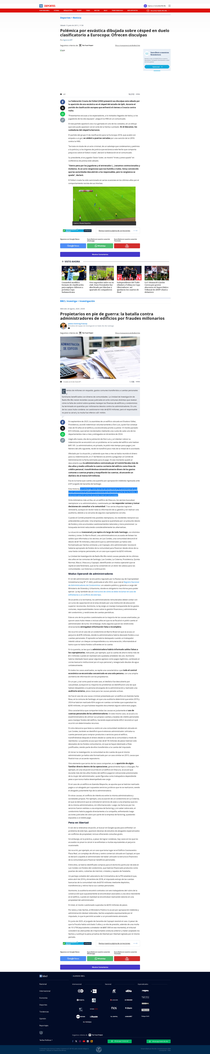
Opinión (42, 1018)
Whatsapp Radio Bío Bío (160, 1041)
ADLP (105, 10)
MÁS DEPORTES (132, 10)
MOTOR (96, 10)
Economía (43, 998)
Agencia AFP (67, 40)
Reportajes (43, 1025)
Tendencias (44, 1011)
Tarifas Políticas (45, 1040)
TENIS (88, 10)
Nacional (43, 984)
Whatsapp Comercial (121, 1041)
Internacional (44, 991)
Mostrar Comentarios (100, 254)
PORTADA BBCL (44, 10)
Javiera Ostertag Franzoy (77, 324)
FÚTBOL (56, 10)
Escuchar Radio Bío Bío (158, 11)
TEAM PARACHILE (117, 10)
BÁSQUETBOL (68, 10)
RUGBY (79, 10)
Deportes (43, 1005)
